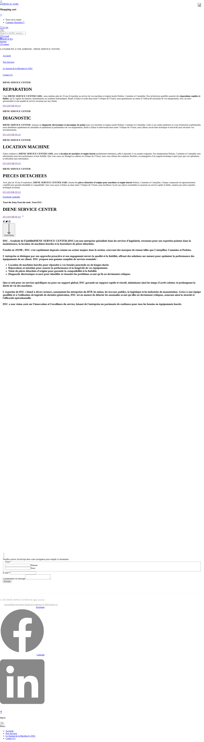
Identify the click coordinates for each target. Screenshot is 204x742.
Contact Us (53, 605)
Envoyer (7, 581)
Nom (33, 568)
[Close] (1, 15)
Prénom (34, 565)
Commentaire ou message (14, 578)
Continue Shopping (14, 22)
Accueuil (7, 605)
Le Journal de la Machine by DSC (35, 605)
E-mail (6, 573)
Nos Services (17, 605)
